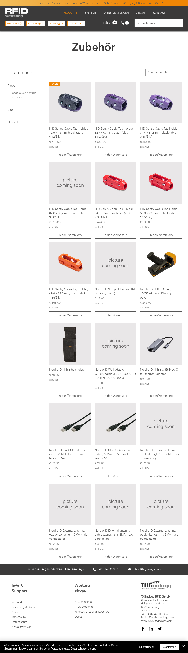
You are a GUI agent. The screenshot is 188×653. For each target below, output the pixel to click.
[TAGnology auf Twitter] (159, 628)
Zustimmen (169, 647)
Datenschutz (19, 622)
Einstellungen (147, 647)
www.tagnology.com (160, 621)
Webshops (88, 3)
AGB (15, 612)
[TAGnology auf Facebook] (142, 628)
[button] (125, 23)
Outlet (78, 616)
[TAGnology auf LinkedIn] (151, 628)
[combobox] (163, 72)
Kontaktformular (21, 627)
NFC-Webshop (84, 601)
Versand (17, 602)
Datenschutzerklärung (83, 648)
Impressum (19, 617)
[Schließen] (183, 646)
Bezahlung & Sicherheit (26, 607)
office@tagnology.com (161, 617)
